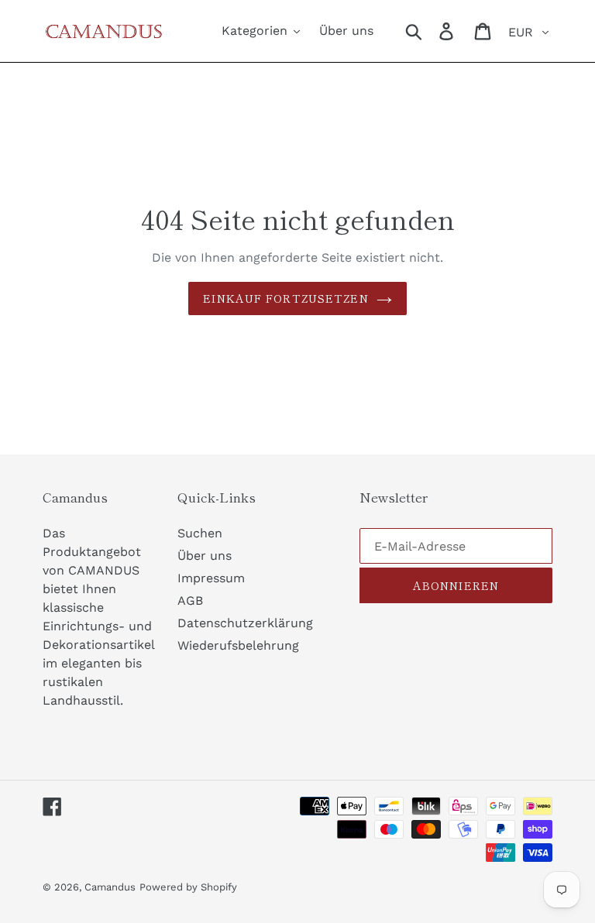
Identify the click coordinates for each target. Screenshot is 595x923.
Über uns (204, 555)
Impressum (211, 578)
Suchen (199, 533)
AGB (190, 600)
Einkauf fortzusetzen (285, 298)
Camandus (110, 887)
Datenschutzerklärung (245, 623)
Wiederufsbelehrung (238, 645)
